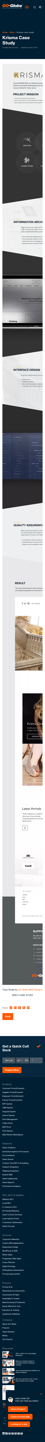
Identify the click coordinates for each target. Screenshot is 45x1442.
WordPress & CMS (10, 1251)
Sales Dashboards (9, 1179)
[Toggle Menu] (27, 7)
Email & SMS (7, 1175)
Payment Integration (10, 1167)
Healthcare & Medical (11, 1314)
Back (8, 1016)
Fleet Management (10, 1119)
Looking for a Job (19, 1424)
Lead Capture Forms (10, 1219)
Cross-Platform (8, 1262)
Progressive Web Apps (11, 1259)
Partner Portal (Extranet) (12, 1100)
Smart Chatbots (8, 1148)
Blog (12, 32)
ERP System (7, 1104)
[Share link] (18, 1433)
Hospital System (9, 1112)
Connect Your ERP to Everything (15, 1163)
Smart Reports (8, 1182)
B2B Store (6, 1127)
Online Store (7, 1123)
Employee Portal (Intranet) (12, 1096)
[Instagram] (9, 1434)
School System (8, 1115)
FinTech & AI (7, 1287)
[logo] (12, 7)
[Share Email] (21, 1434)
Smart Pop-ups (8, 1226)
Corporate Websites (10, 1239)
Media (4, 1336)
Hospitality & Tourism (10, 1299)
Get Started (7, 1339)
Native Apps (7, 1255)
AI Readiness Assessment (13, 1270)
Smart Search (7, 1159)
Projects (5, 1328)
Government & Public (10, 1295)
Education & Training (10, 1310)
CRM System (7, 1108)
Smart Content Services (12, 1215)
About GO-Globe (9, 1324)
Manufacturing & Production (13, 1302)
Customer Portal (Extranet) (13, 1088)
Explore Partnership (20, 1417)
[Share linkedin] (3, 1434)
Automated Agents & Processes (15, 1152)
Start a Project (18, 1409)
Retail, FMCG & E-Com (11, 1306)
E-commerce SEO (9, 1207)
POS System (7, 1131)
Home (5, 32)
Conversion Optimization (12, 1222)
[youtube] (12, 1434)
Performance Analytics (11, 1186)
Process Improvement (11, 1274)
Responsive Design (10, 1247)
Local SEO (6, 1203)
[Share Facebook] (6, 1434)
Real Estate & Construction (13, 1291)
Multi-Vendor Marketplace (12, 1135)
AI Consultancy (8, 1155)
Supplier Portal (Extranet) (12, 1092)
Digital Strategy (8, 1266)
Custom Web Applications (13, 1243)
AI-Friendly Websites (10, 1211)
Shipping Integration (10, 1171)
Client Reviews (8, 1332)
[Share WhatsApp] (15, 1434)
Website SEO (7, 1199)
